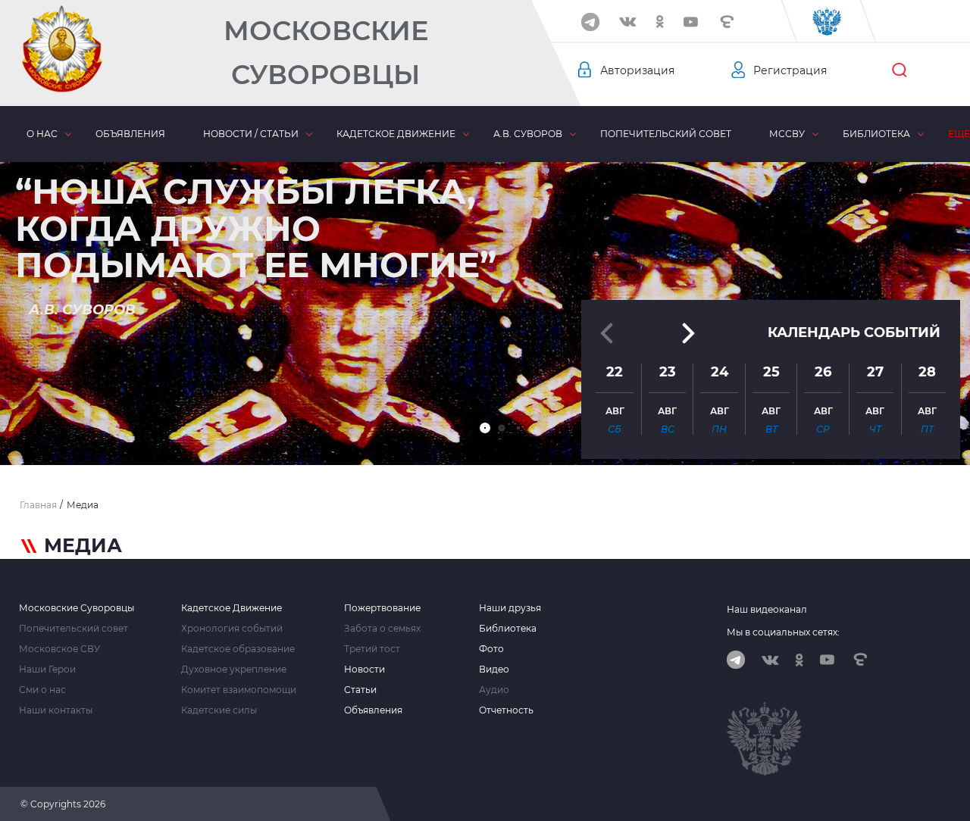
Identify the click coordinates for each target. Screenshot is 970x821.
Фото (491, 649)
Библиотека (876, 133)
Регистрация (790, 70)
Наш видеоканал (767, 609)
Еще (959, 133)
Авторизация (637, 70)
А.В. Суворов (527, 133)
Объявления (130, 133)
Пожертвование (382, 608)
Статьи (360, 690)
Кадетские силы (219, 710)
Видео (494, 669)
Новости (364, 669)
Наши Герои (47, 669)
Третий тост (372, 649)
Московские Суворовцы (326, 52)
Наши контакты (55, 710)
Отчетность (506, 710)
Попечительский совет (665, 133)
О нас (42, 133)
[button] (485, 428)
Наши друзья (510, 608)
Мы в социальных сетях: (783, 632)
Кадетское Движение (231, 608)
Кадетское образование (238, 649)
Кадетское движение (395, 133)
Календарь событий (854, 332)
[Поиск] (899, 70)
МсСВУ (787, 133)
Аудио (494, 690)
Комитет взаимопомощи (238, 690)
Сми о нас (42, 690)
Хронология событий (232, 628)
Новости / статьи (251, 133)
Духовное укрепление (233, 669)
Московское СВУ (59, 649)
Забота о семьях (382, 628)
